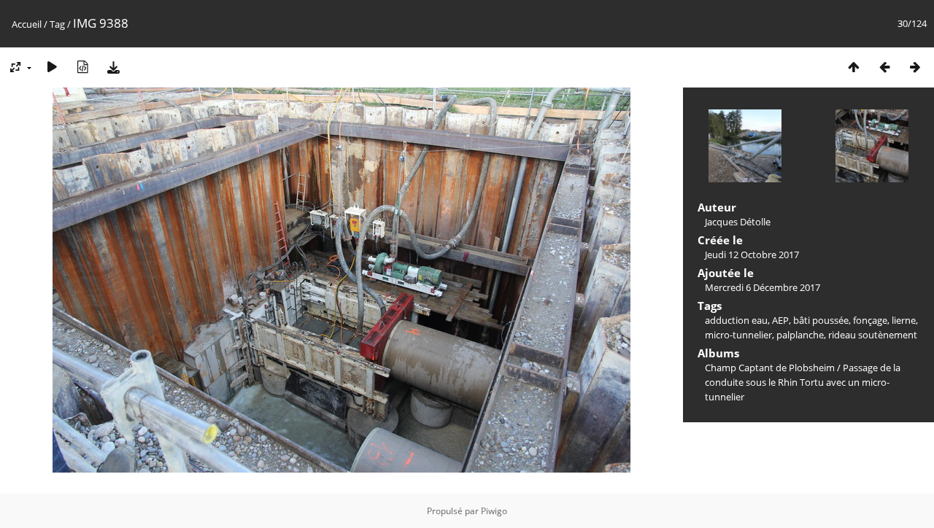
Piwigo (494, 511)
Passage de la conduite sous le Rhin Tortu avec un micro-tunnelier (802, 382)
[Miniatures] (853, 66)
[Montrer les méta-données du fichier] (82, 66)
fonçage (870, 320)
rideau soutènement (872, 334)
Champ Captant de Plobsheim (770, 367)
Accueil (27, 24)
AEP (780, 320)
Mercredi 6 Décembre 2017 (762, 287)
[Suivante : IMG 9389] (915, 66)
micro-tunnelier (738, 334)
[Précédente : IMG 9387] (884, 66)
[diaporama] (51, 66)
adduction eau (736, 320)
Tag (57, 24)
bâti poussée (821, 320)
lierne (904, 320)
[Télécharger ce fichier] (113, 66)
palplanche (800, 334)
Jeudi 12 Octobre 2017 (752, 254)
